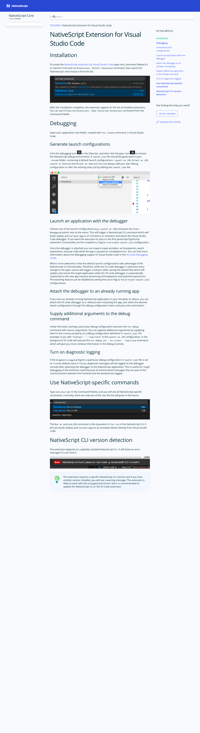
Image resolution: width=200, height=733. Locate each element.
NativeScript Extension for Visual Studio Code (95, 39)
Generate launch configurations (164, 49)
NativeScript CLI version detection (168, 93)
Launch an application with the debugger (170, 57)
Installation (162, 38)
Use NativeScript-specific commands (169, 85)
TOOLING (55, 25)
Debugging (161, 43)
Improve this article (170, 122)
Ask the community (167, 114)
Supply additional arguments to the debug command (169, 73)
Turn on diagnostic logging (168, 78)
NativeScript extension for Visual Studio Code (88, 64)
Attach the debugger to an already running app (168, 65)
